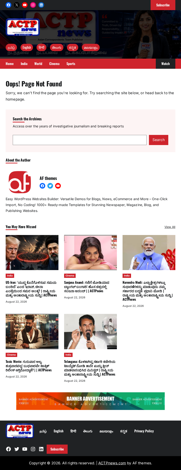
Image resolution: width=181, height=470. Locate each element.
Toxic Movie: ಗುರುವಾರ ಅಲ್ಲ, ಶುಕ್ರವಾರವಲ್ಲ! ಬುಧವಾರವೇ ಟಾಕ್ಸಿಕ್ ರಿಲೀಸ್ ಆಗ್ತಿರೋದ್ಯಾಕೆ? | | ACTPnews (29, 365)
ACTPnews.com (112, 463)
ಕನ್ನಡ (72, 47)
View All (170, 227)
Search (158, 140)
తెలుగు (56, 47)
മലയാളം (91, 47)
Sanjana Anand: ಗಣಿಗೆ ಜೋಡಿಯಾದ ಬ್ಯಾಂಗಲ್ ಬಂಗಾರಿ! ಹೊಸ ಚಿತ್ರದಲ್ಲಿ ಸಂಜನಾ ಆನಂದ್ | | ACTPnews (86, 286)
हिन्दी (41, 47)
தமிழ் (11, 47)
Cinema (70, 275)
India (10, 275)
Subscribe (57, 448)
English (27, 47)
